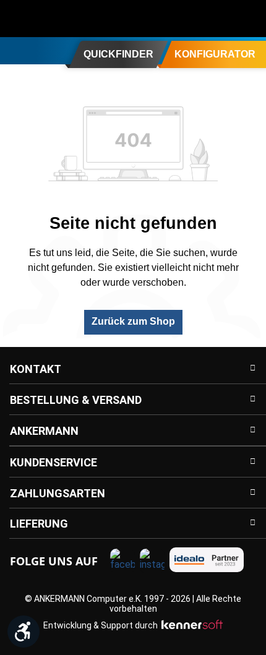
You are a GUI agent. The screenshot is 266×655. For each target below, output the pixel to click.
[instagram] (152, 561)
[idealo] (206, 559)
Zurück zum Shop (133, 321)
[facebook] (122, 561)
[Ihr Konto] (199, 18)
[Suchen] (174, 18)
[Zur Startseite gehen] (59, 18)
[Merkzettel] (224, 18)
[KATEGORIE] (14, 50)
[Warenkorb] (248, 18)
